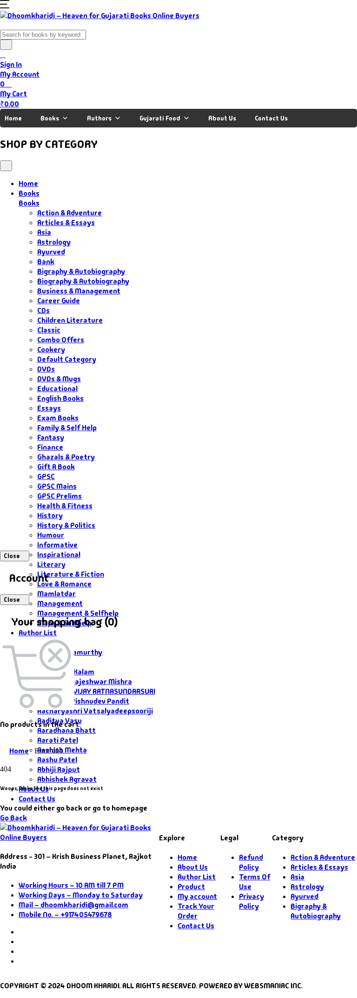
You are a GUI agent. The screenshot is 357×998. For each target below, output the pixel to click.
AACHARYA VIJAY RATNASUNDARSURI (96, 691)
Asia (44, 232)
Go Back (13, 818)
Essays (49, 408)
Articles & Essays (66, 222)
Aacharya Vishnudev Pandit (83, 701)
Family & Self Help (67, 427)
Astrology (54, 242)
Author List (38, 633)
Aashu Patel (57, 760)
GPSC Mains (57, 486)
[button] (4, 6)
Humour (50, 535)
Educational (57, 388)
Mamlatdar (56, 594)
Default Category (66, 359)
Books (49, 118)
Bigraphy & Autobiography (81, 271)
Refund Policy (251, 862)
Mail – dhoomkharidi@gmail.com (73, 905)
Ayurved (51, 252)
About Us (222, 118)
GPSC (46, 476)
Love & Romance (64, 584)
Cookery (51, 349)
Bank (45, 261)
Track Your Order (196, 911)
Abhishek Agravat (67, 779)
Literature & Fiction (70, 574)
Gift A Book (56, 467)
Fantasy (50, 437)
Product (191, 887)
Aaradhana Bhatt (66, 730)
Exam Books (58, 418)
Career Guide (58, 301)
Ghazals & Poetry (66, 457)
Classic (48, 330)
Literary (51, 564)
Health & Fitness (65, 506)
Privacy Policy (251, 901)
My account (197, 896)
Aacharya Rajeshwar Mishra (84, 681)
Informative (57, 545)
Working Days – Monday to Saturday (81, 895)
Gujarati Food (159, 118)
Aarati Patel (57, 740)
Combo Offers (60, 340)
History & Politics (66, 525)
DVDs (46, 369)
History (50, 515)
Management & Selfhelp (78, 613)
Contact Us (271, 118)
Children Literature (70, 320)
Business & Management (78, 291)
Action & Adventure (69, 213)
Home (13, 118)
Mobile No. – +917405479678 (65, 914)
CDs (43, 310)
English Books (60, 398)
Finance (50, 447)
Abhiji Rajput (58, 769)
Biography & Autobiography (83, 281)
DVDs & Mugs (59, 379)
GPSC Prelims (59, 496)
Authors (99, 118)
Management (60, 603)
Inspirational (58, 554)
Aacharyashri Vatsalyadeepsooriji (95, 711)
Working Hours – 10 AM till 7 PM (71, 885)
